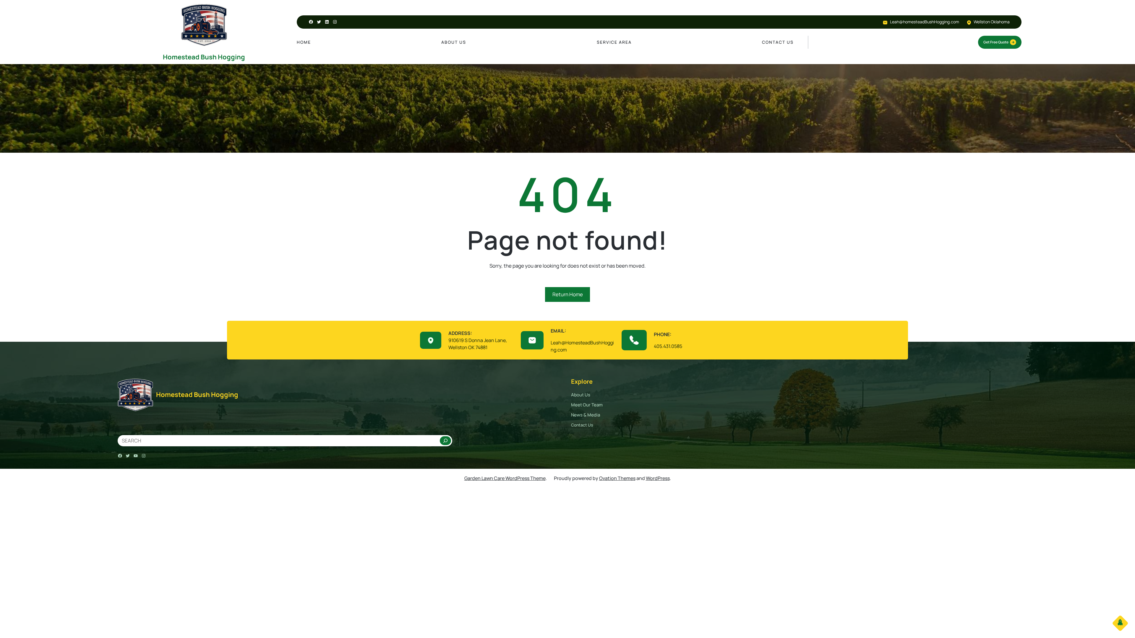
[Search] (445, 440)
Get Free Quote (995, 42)
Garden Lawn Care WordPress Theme (505, 478)
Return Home (567, 294)
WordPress (658, 478)
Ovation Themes (617, 478)
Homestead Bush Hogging (204, 57)
